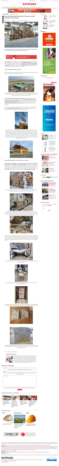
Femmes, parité (14, 448)
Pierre (11, 448)
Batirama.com (6, 459)
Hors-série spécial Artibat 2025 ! (49, 77)
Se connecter (46, 452)
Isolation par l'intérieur (7, 424)
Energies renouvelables (22, 448)
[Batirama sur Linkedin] (47, 1)
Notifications (41, 459)
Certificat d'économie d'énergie (17, 446)
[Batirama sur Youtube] (45, 1)
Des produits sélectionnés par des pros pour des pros (52, 158)
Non (43, 208)
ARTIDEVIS (32, 459)
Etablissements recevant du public (28, 446)
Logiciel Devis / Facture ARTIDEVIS (44, 445)
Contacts (7, 453)
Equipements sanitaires (45, 448)
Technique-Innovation (15, 449)
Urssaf (49, 447)
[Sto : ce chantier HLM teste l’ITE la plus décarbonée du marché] (6, 397)
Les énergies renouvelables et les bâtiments (20, 447)
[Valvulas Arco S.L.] (48, 177)
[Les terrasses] (45, 170)
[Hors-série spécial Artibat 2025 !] (49, 92)
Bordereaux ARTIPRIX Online (23, 445)
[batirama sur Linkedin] (3, 20)
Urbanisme (10, 447)
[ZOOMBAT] (45, 22)
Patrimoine (6, 447)
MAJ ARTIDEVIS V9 (4, 462)
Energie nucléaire (8, 446)
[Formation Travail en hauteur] (45, 197)
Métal (25, 449)
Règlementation (53, 447)
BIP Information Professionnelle (18, 459)
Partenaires (43, 175)
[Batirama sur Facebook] (41, 1)
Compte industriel (15, 452)
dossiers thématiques (32, 449)
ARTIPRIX (36, 459)
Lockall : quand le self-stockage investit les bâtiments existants (52, 183)
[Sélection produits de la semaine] (45, 164)
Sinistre (27, 448)
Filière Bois (31, 448)
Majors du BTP (39, 447)
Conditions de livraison (5, 460)
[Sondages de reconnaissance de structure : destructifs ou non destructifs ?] (45, 190)
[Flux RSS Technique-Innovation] (16, 14)
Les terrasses (51, 168)
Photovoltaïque (44, 447)
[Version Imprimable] (3, 22)
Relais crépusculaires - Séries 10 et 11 (52, 142)
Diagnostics (52, 446)
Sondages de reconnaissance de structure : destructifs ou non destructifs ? (52, 190)
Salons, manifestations (54, 448)
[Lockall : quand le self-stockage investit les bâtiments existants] (45, 184)
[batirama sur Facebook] (3, 16)
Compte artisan (9, 452)
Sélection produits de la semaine (52, 162)
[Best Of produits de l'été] (45, 157)
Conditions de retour (13, 460)
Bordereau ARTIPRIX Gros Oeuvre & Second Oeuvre (52, 16)
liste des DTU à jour (9, 445)
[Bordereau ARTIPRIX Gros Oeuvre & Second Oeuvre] (45, 17)
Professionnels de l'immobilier (7, 449)
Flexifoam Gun (51, 147)
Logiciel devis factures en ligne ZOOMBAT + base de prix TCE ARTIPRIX (52, 21)
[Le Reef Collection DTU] (45, 137)
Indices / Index (15, 445)
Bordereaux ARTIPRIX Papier (33, 445)
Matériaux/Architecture (32, 447)
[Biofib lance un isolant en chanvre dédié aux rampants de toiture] (24, 397)
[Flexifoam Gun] (45, 149)
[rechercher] (36, 0)
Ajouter (20, 389)
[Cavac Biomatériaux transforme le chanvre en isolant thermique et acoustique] (8, 418)
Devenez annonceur (32, 452)
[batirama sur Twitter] (3, 18)
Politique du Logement (37, 448)
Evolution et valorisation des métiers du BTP (42, 446)
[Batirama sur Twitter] (43, 1)
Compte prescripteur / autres (24, 452)
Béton (27, 449)
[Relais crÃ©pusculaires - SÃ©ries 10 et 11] (45, 143)
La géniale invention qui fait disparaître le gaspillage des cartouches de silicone (32, 403)
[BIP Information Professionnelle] (44, 177)
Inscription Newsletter (40, 452)
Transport (21, 449)
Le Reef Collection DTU (52, 135)
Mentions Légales (27, 459)
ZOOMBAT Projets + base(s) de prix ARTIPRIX (52, 26)
